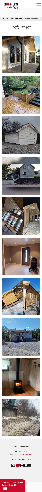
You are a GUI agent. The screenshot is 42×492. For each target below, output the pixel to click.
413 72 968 (22, 451)
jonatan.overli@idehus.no (24, 454)
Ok (5, 489)
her (18, 485)
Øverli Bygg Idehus (16, 19)
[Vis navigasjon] (38, 4)
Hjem (6, 19)
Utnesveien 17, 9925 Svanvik (21, 459)
